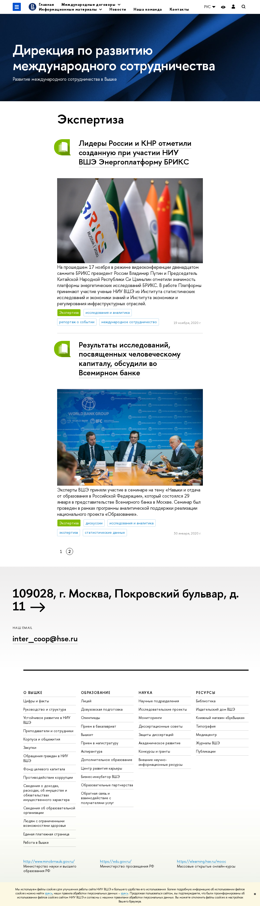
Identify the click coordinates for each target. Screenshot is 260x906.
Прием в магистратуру (99, 742)
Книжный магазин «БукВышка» (220, 717)
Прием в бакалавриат (98, 726)
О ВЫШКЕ (33, 692)
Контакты (179, 9)
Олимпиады (90, 717)
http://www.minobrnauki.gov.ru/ (49, 861)
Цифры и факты (36, 700)
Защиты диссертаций (156, 734)
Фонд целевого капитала (44, 769)
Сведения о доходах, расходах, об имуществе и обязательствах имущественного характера (46, 792)
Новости (117, 9)
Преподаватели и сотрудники (48, 730)
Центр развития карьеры (101, 768)
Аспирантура (91, 751)
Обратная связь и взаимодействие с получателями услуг (97, 798)
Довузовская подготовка (102, 709)
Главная (46, 4)
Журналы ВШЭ (208, 742)
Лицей (86, 700)
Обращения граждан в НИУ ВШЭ (45, 758)
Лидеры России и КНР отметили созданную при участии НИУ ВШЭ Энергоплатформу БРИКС (135, 152)
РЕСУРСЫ (205, 692)
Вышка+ (87, 734)
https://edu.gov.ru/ (116, 861)
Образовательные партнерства (107, 785)
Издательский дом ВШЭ (215, 709)
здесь (48, 893)
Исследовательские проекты (163, 709)
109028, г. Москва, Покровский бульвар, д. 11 (126, 599)
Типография (206, 726)
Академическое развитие (160, 742)
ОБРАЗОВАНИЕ (95, 692)
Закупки (29, 747)
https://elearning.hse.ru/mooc (201, 861)
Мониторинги (150, 717)
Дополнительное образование (106, 759)
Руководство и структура (44, 709)
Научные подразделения (159, 700)
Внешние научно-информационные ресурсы (161, 762)
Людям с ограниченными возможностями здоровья (44, 823)
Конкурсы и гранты (154, 751)
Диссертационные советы (161, 726)
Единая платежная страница (46, 834)
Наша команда (148, 9)
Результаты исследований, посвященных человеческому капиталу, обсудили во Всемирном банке (130, 358)
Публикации (206, 751)
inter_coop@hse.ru (45, 638)
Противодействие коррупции (48, 777)
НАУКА (146, 692)
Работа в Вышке (36, 842)
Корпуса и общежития (41, 739)
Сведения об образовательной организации (49, 810)
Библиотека (206, 700)
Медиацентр (206, 734)
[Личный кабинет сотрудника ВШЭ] (233, 7)
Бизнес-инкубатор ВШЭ (100, 776)
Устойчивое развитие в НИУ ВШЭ (46, 720)
